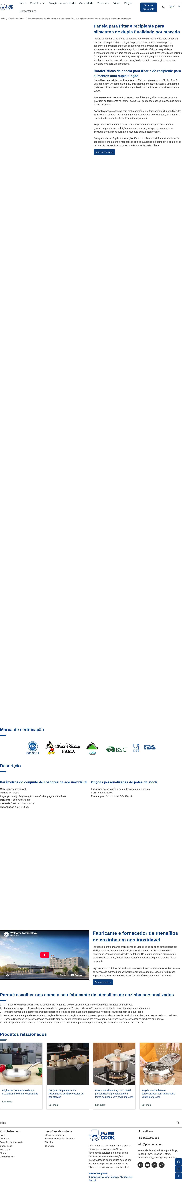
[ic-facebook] (140, 1165)
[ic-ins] (154, 1165)
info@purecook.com (150, 1144)
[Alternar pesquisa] (164, 7)
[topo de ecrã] (178, 1175)
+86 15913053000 (148, 1137)
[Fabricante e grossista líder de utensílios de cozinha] (6, 7)
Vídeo (116, 3)
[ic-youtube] (147, 1165)
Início (23, 3)
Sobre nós (103, 3)
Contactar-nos (28, 11)
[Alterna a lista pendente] (43, 3)
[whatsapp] (178, 1161)
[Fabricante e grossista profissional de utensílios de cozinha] (102, 1135)
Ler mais (7, 1101)
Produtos (35, 3)
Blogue (128, 3)
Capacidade (86, 3)
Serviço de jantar (16, 18)
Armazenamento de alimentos (42, 18)
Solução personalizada (62, 3)
